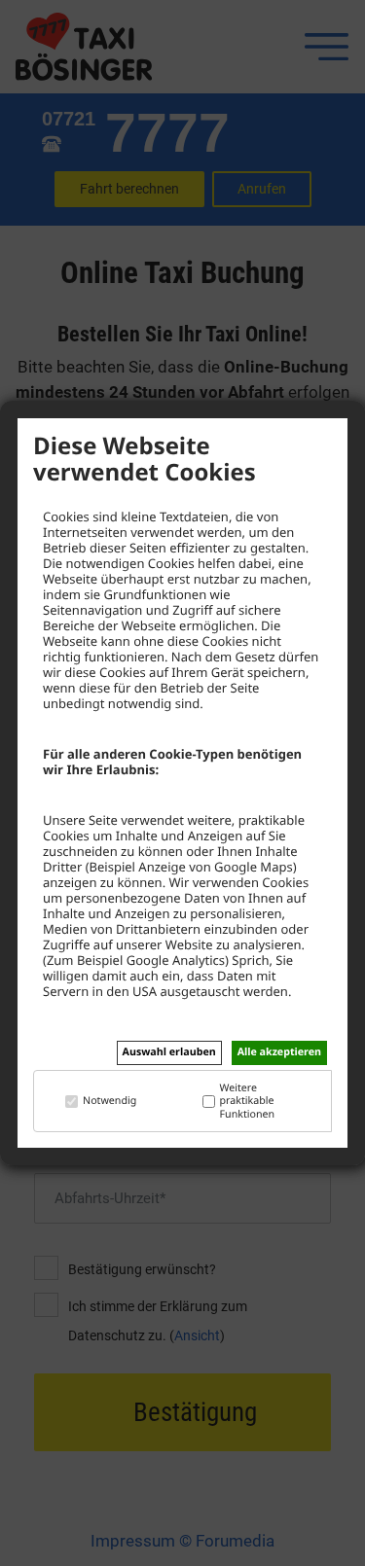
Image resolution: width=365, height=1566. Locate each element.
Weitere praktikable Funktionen (247, 1102)
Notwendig (109, 1101)
